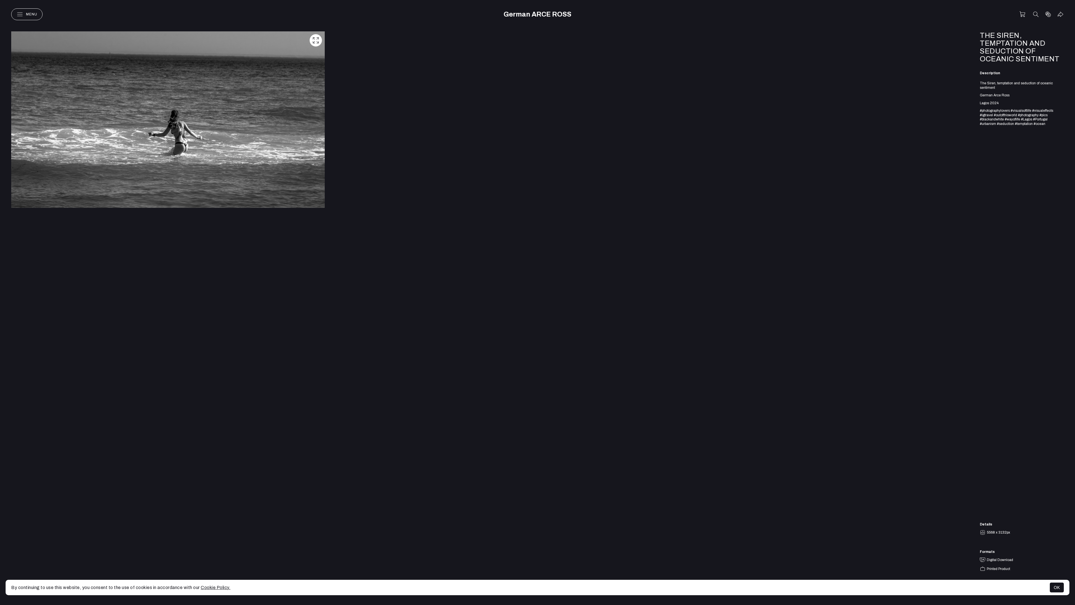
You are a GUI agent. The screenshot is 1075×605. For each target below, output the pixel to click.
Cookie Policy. (215, 587)
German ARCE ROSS (537, 14)
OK (1057, 587)
